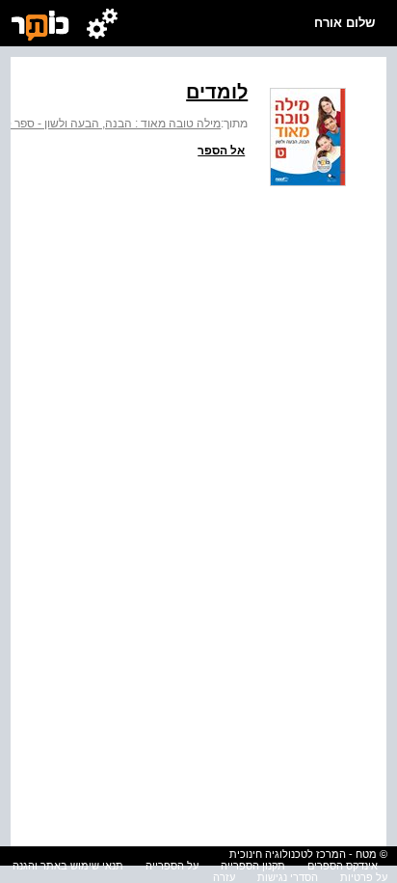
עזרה (224, 877)
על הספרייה (172, 865)
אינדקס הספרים (342, 865)
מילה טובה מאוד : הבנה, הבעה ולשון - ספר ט (112, 123)
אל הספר (221, 150)
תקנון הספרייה (253, 865)
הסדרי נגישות (287, 877)
